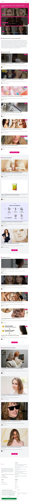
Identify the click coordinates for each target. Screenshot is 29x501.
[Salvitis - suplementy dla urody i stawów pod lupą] (14, 187)
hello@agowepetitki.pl (5, 477)
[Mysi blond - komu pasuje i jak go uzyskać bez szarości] (14, 385)
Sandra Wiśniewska (5, 176)
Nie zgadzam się (9, 496)
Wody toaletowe (17, 486)
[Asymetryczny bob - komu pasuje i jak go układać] (14, 12)
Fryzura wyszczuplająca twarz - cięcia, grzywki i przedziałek (12, 32)
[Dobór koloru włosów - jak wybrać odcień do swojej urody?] (14, 123)
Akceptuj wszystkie (9, 498)
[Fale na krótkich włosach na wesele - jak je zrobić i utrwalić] (14, 296)
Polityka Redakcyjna (24, 493)
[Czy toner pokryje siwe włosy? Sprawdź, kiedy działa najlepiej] (14, 359)
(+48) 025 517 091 (4, 476)
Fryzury (16, 488)
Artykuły (16, 462)
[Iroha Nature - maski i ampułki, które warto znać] (14, 235)
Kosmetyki (16, 481)
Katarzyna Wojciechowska (6, 247)
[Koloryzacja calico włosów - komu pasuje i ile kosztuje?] (14, 411)
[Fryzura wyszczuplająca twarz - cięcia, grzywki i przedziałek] (14, 30)
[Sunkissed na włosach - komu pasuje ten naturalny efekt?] (14, 107)
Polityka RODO (19, 493)
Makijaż (16, 485)
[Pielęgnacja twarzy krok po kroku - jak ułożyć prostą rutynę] (14, 212)
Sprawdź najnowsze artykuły (14, 152)
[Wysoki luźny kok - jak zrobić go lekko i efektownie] (14, 263)
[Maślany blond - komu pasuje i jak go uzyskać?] (14, 140)
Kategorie (16, 479)
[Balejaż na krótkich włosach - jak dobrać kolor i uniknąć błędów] (14, 74)
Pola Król (4, 199)
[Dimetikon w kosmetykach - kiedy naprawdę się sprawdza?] (14, 166)
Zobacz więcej (14, 342)
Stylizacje (16, 482)
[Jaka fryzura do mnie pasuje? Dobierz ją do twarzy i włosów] (14, 280)
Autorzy (2, 479)
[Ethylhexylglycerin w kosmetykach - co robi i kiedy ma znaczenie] (14, 58)
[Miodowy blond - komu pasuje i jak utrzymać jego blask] (14, 437)
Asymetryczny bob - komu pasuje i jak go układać (8, 14)
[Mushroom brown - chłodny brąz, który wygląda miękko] (14, 21)
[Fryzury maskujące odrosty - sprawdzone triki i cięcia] (14, 313)
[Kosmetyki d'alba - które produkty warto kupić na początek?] (14, 90)
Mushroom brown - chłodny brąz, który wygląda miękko (8, 23)
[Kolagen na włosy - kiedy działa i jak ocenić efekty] (14, 330)
